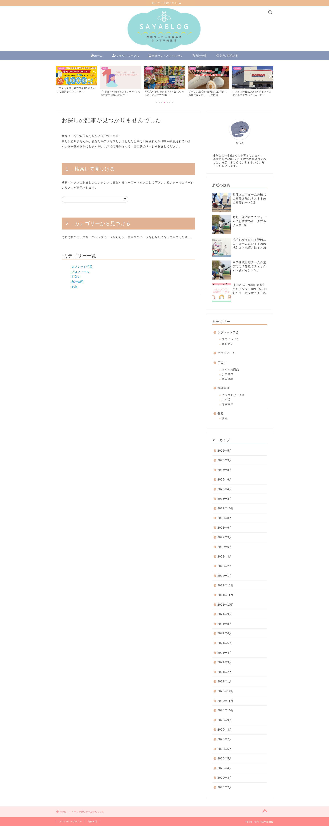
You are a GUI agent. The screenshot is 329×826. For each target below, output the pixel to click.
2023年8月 (224, 517)
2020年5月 (224, 758)
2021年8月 (224, 623)
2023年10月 (225, 508)
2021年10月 (225, 604)
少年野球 (227, 374)
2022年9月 (224, 537)
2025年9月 (224, 460)
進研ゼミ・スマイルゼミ (167, 55)
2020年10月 (225, 710)
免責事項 (92, 821)
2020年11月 (225, 700)
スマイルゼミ (230, 339)
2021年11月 (225, 594)
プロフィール (80, 271)
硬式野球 (227, 378)
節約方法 (227, 404)
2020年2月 (224, 787)
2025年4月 (224, 489)
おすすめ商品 (230, 369)
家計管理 (201, 55)
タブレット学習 (82, 266)
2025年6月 (224, 479)
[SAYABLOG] (164, 50)
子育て (75, 276)
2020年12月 (225, 691)
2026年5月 (224, 450)
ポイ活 (226, 399)
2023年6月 (224, 527)
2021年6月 (224, 633)
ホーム (98, 55)
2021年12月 (225, 585)
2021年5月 (224, 643)
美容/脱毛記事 (229, 55)
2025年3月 (224, 498)
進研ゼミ (227, 343)
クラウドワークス (127, 55)
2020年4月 (224, 768)
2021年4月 (224, 652)
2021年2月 (224, 672)
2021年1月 (224, 681)
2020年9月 (224, 720)
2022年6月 (224, 546)
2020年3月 (224, 777)
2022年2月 (224, 566)
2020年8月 (224, 729)
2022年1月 (224, 575)
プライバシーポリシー (70, 821)
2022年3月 (224, 556)
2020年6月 (224, 749)
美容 (74, 286)
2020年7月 (224, 739)
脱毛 (225, 418)
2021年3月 (224, 662)
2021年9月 (224, 614)
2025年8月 (224, 469)
